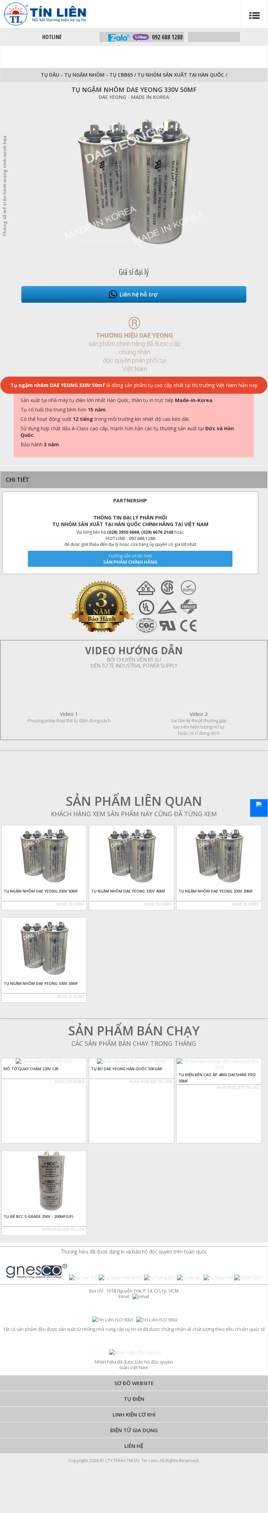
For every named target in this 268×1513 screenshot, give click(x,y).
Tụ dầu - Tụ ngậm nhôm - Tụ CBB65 (87, 74)
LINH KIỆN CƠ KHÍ (134, 1414)
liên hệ (133, 1445)
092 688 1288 (166, 37)
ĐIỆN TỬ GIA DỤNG (134, 1430)
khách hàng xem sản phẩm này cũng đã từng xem (134, 814)
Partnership (130, 500)
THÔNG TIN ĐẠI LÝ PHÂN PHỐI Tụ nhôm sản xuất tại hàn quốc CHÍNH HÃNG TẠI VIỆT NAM (130, 520)
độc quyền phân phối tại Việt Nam (134, 364)
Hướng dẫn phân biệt (130, 556)
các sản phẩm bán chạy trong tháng (133, 1043)
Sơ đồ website (134, 1383)
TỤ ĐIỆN (134, 1398)
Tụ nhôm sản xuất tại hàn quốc (181, 74)
